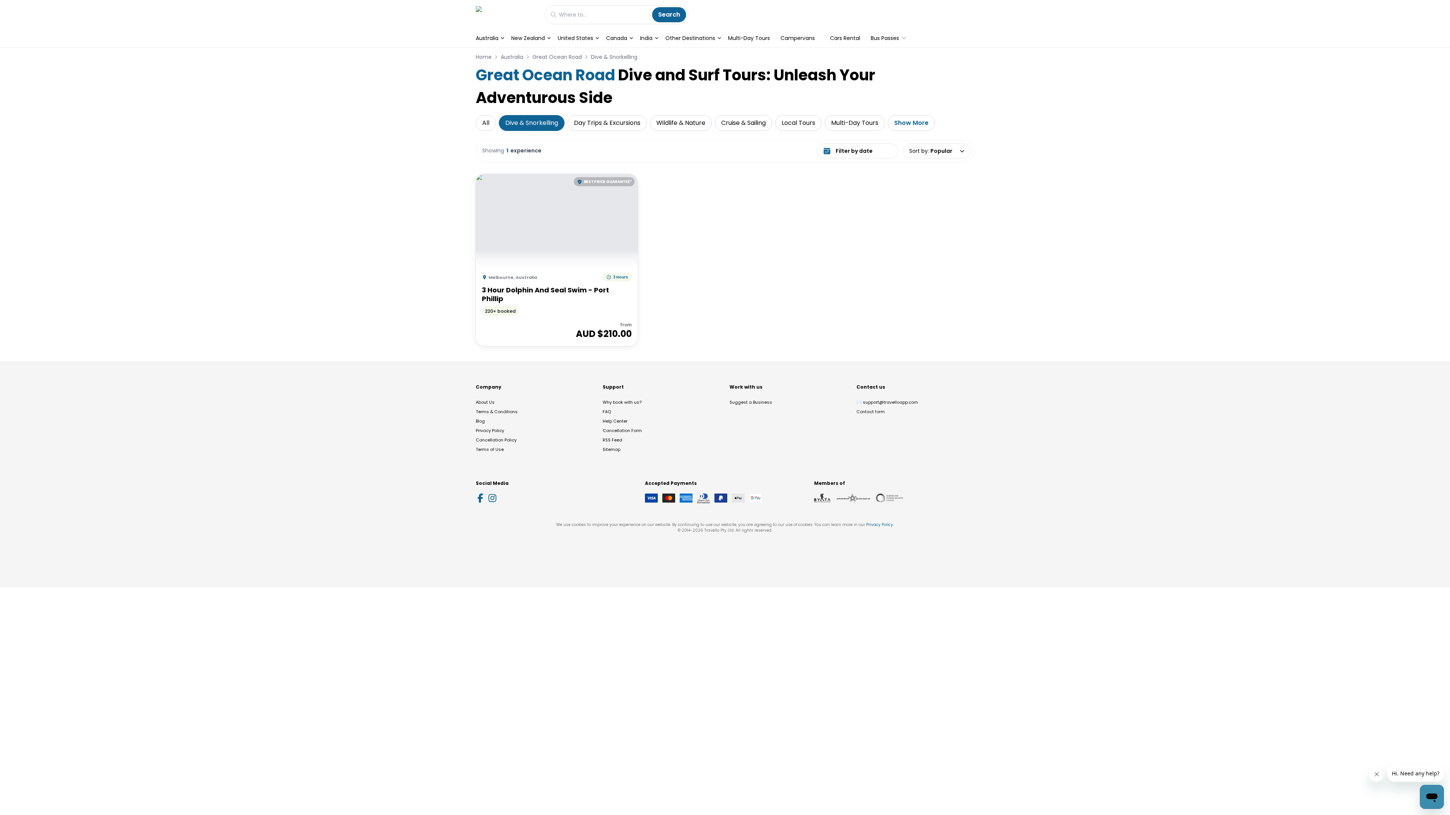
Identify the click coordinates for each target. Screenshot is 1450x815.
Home (484, 57)
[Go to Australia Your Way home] (506, 14)
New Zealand (528, 38)
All (485, 122)
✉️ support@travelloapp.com (887, 402)
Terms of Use (490, 449)
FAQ (607, 412)
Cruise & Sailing (743, 122)
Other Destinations (690, 38)
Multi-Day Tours (749, 38)
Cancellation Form (622, 430)
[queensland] (889, 498)
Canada (616, 38)
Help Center (615, 421)
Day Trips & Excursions (607, 122)
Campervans (798, 38)
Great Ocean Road (557, 57)
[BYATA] (822, 498)
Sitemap (611, 449)
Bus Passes (885, 38)
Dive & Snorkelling (614, 57)
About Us (485, 402)
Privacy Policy (490, 430)
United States (575, 38)
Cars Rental (845, 38)
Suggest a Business (751, 402)
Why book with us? (622, 402)
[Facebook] (480, 498)
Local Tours (798, 122)
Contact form (870, 412)
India (646, 38)
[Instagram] (492, 498)
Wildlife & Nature (680, 122)
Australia (487, 38)
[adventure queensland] (853, 498)
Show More (911, 122)
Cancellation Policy (496, 440)
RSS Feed (612, 440)
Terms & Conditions (497, 412)
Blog (480, 421)
